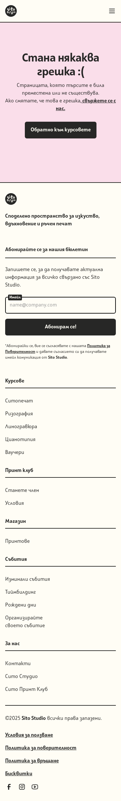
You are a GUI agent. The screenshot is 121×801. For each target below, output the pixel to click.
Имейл (15, 297)
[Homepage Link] (11, 11)
